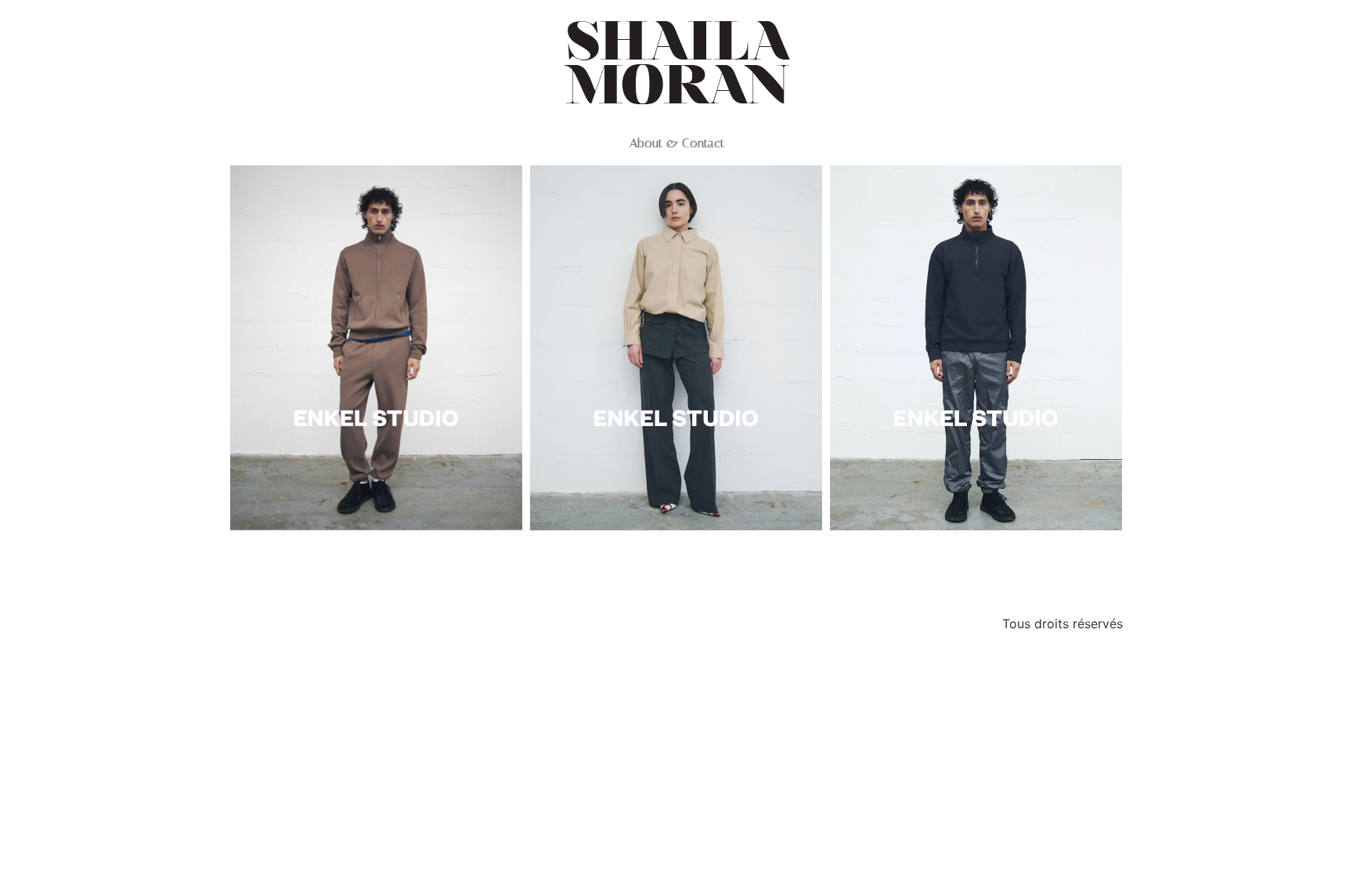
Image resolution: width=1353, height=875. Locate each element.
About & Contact (677, 143)
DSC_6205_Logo (976, 557)
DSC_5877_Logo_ (376, 557)
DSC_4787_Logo (676, 557)
